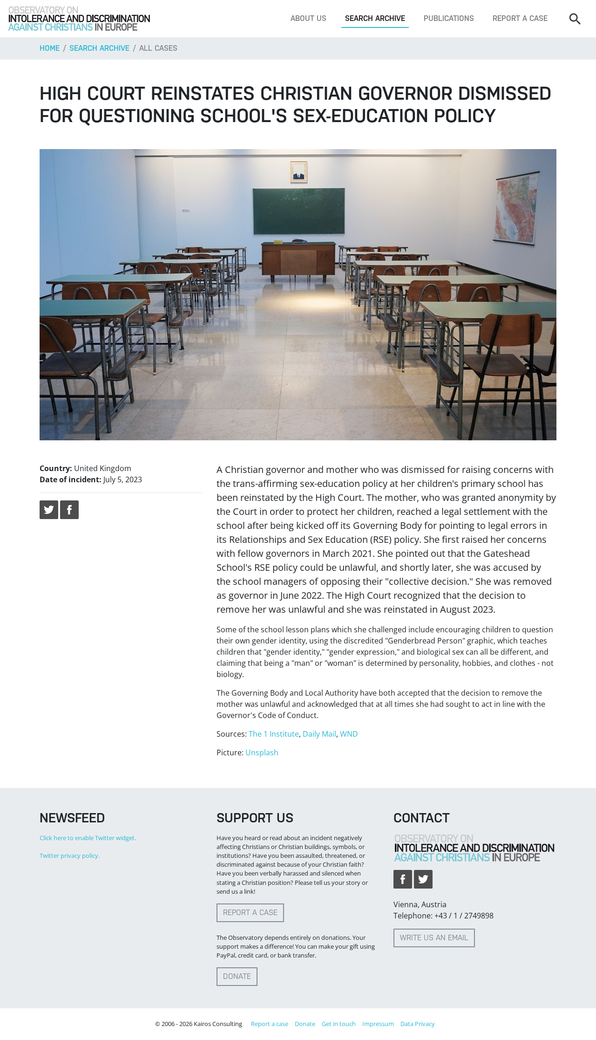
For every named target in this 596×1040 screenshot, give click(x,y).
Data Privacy (417, 1023)
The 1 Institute (274, 734)
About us (308, 18)
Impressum (378, 1023)
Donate (237, 976)
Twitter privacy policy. (70, 855)
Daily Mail (319, 734)
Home (50, 48)
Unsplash (261, 752)
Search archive (375, 18)
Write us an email (434, 937)
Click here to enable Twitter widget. (88, 838)
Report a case (520, 18)
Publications (449, 18)
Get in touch (339, 1023)
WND (349, 734)
